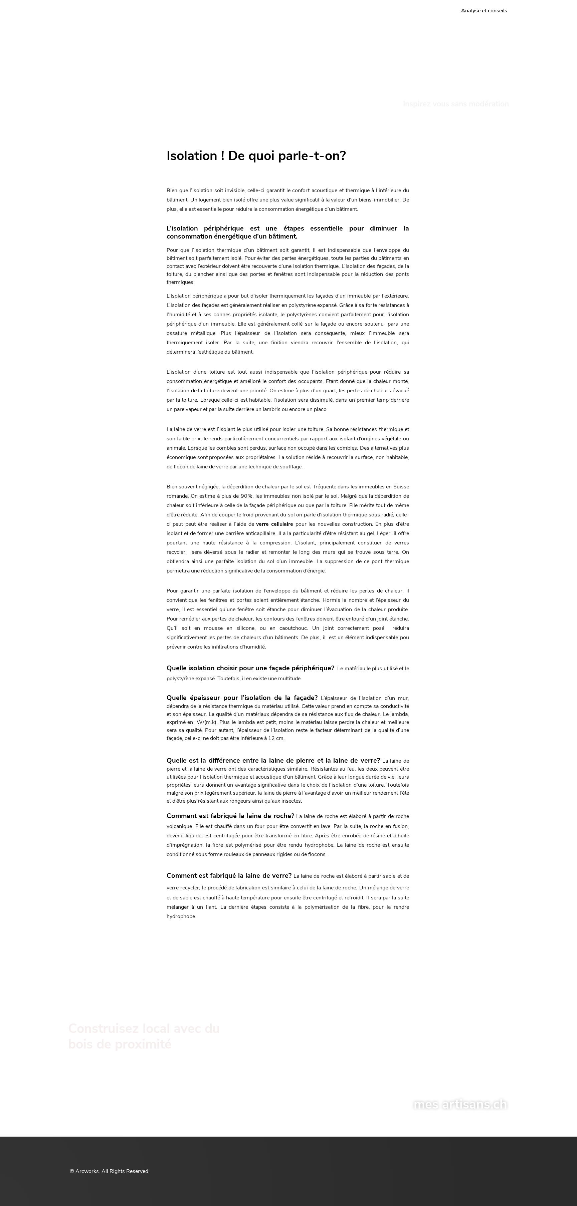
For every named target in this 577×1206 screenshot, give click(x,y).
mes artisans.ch (460, 1104)
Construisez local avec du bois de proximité (144, 1036)
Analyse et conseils (484, 10)
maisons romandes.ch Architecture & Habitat (120, 53)
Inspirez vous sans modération (456, 104)
